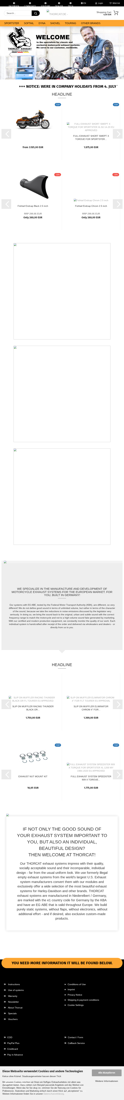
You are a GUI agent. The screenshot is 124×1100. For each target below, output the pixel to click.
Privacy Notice (75, 994)
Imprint (71, 989)
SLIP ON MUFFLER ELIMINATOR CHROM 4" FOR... (91, 707)
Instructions (13, 984)
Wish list (116, 3)
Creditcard (12, 1049)
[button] (10, 54)
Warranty (12, 996)
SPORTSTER (11, 23)
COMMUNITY (30, 5)
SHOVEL (55, 23)
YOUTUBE (45, 5)
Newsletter (13, 1002)
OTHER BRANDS (90, 23)
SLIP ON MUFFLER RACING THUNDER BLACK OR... (33, 707)
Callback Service (76, 1043)
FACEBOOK (14, 5)
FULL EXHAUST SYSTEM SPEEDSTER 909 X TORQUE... (91, 777)
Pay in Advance (15, 1054)
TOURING (70, 23)
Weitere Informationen (106, 1081)
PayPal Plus (13, 1043)
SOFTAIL (29, 23)
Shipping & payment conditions (83, 1000)
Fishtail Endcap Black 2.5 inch (33, 206)
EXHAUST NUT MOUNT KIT (32, 776)
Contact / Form (75, 1037)
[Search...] (36, 13)
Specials (12, 1013)
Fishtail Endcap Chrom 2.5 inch (91, 206)
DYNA (42, 23)
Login (100, 3)
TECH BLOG (70, 5)
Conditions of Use (77, 984)
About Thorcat (14, 1007)
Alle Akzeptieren (106, 1072)
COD (9, 1037)
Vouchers (12, 1019)
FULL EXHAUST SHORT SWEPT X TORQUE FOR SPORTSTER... (91, 137)
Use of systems (15, 990)
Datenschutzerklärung (53, 1094)
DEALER (59, 5)
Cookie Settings (76, 1005)
